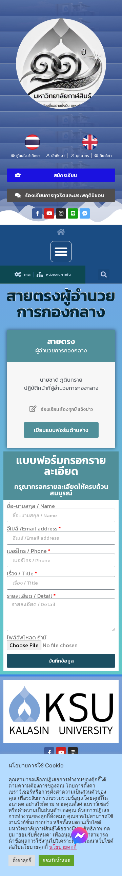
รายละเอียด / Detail (29, 596)
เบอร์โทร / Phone (27, 551)
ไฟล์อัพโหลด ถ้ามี (26, 637)
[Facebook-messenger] (85, 213)
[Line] (73, 213)
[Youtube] (49, 213)
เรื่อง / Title (20, 573)
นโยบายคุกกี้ (63, 847)
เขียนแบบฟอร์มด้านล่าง (61, 430)
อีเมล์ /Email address (32, 528)
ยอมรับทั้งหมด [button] (56, 860)
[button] (61, 175)
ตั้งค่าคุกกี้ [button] (22, 860)
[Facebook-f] (37, 213)
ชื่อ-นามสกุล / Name (31, 506)
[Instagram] (61, 213)
